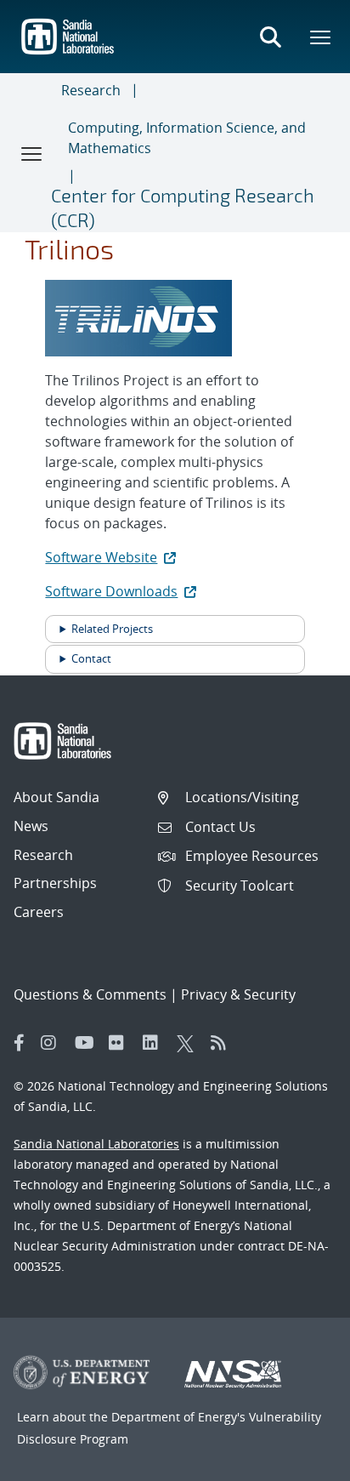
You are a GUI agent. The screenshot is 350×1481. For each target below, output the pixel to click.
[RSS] (223, 1043)
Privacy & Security (238, 994)
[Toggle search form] (270, 36)
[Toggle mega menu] (321, 36)
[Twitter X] (189, 1043)
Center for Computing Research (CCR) (182, 207)
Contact (91, 658)
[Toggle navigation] (32, 153)
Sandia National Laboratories (96, 1144)
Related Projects (112, 628)
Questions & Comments (90, 994)
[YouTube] (87, 1043)
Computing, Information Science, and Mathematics (187, 137)
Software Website (101, 557)
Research (91, 90)
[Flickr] (121, 1043)
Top (299, 1461)
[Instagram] (53, 1043)
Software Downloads (111, 591)
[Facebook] (19, 1043)
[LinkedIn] (155, 1043)
